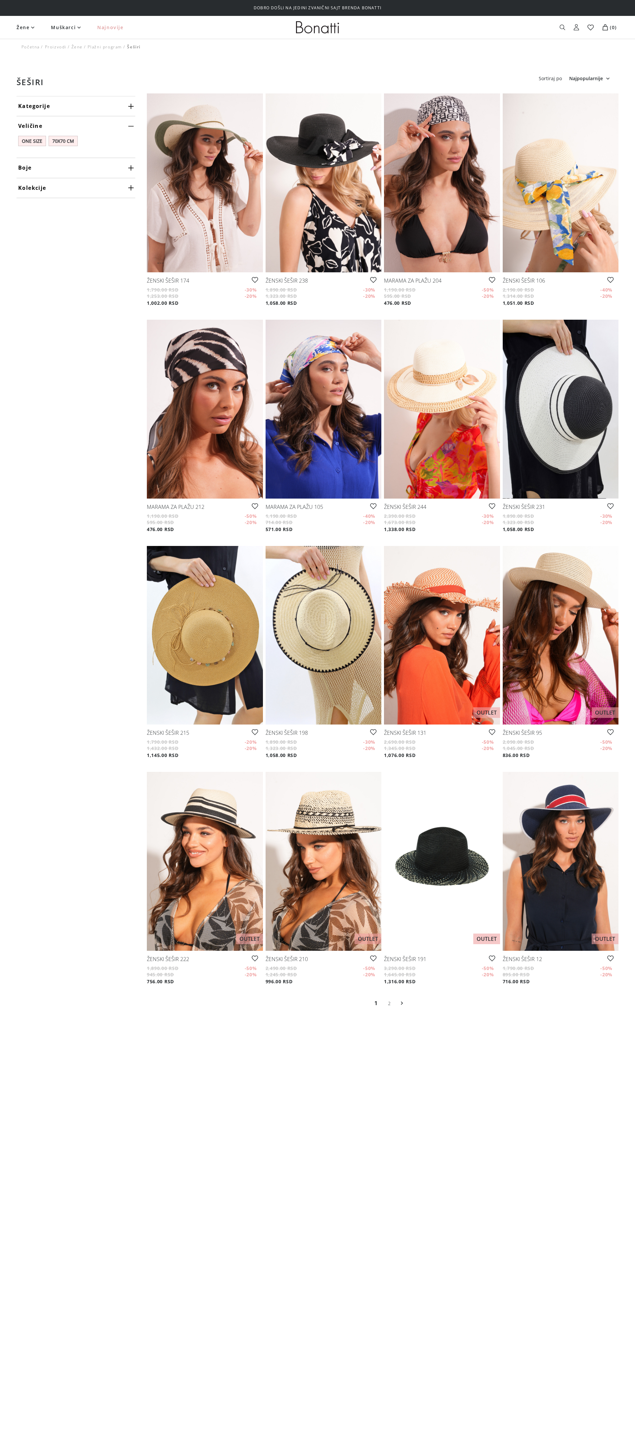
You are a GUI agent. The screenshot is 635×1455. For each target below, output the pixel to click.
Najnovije (110, 27)
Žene (23, 27)
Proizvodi (55, 47)
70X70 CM (63, 141)
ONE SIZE (32, 141)
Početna (30, 47)
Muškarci (63, 27)
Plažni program (105, 47)
